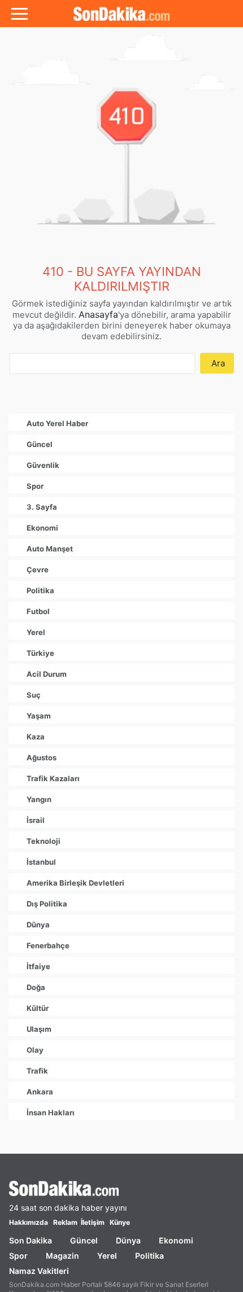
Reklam (65, 1222)
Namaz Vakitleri (39, 1271)
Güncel (84, 1240)
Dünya (128, 1240)
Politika (149, 1255)
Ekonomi (176, 1240)
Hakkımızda (28, 1222)
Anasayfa (98, 314)
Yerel (107, 1255)
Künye (120, 1222)
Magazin (62, 1255)
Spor (18, 1255)
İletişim (93, 1222)
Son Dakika (30, 1240)
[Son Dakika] (121, 13)
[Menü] (19, 13)
